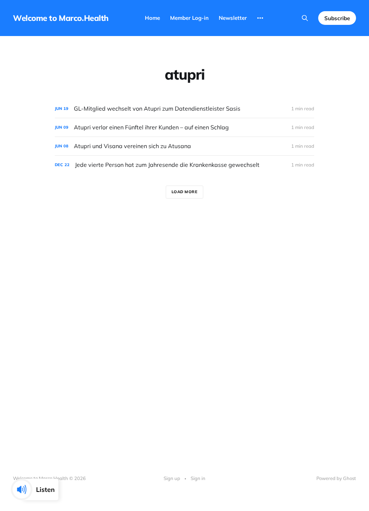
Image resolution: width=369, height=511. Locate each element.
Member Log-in (189, 17)
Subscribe (337, 18)
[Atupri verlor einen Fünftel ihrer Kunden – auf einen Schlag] (184, 127)
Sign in (198, 478)
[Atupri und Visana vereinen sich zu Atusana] (184, 146)
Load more (185, 191)
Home (152, 17)
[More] (260, 18)
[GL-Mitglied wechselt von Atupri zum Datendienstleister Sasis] (184, 108)
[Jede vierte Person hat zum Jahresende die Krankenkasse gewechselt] (184, 165)
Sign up (172, 478)
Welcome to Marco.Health (60, 18)
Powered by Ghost (336, 478)
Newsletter (233, 17)
